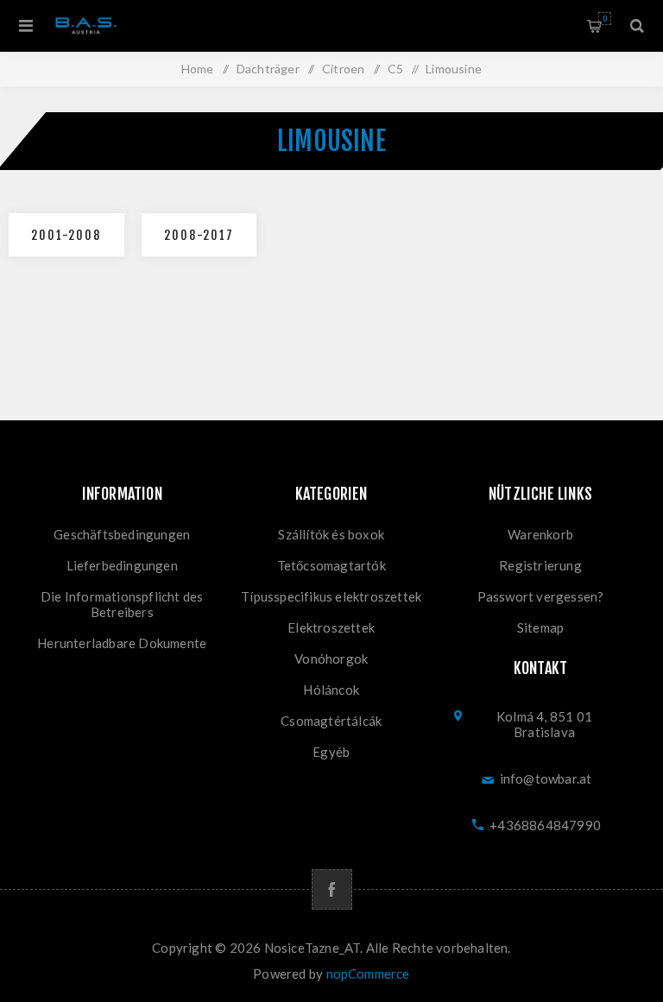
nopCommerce (368, 973)
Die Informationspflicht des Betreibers (122, 604)
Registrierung (540, 565)
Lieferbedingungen (122, 565)
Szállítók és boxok (331, 534)
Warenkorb (605, 18)
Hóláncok (331, 689)
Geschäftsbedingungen (122, 534)
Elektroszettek (331, 627)
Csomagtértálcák (331, 720)
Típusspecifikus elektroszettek (331, 596)
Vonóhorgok (331, 658)
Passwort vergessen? (540, 596)
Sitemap (540, 627)
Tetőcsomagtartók (331, 565)
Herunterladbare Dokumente (121, 643)
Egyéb (331, 751)
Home (197, 68)
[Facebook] (332, 889)
